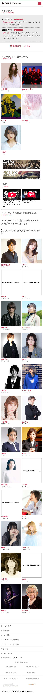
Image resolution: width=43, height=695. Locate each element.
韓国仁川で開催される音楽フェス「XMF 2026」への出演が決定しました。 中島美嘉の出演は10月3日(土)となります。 (22, 35)
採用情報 (6, 649)
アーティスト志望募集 (11, 639)
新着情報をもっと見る (21, 46)
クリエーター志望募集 (11, 644)
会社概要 (6, 635)
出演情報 (6, 630)
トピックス (7, 626)
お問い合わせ (8, 653)
